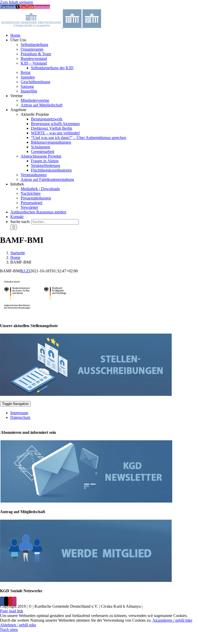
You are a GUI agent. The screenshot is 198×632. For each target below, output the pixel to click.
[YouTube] (10, 601)
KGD (25, 271)
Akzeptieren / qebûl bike (172, 620)
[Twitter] (6, 601)
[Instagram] (14, 601)
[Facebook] (2, 601)
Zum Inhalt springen (16, 2)
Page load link (11, 611)
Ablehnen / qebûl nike (18, 625)
